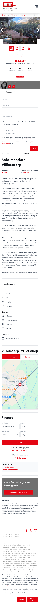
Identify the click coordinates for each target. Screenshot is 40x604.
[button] (2, 30)
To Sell (5, 563)
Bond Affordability (10, 469)
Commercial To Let (19, 563)
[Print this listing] (22, 48)
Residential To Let (8, 566)
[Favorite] (34, 15)
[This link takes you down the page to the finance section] (22, 173)
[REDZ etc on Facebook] (26, 530)
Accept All (32, 599)
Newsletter (9, 130)
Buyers (27, 568)
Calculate (20, 442)
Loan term (23, 431)
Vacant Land (26, 545)
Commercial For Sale (9, 551)
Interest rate (5, 431)
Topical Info (6, 570)
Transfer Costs (8, 467)
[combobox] (31, 435)
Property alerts (10, 133)
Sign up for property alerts (18, 492)
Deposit (22, 423)
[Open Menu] (36, 6)
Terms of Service (6, 143)
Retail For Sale (21, 551)
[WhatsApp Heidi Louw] (13, 86)
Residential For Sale (29, 553)
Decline (21, 599)
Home (5, 545)
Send (34, 148)
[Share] (38, 15)
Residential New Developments (12, 553)
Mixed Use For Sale (24, 549)
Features (26, 153)
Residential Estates (21, 547)
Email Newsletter (8, 572)
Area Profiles (19, 568)
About (14, 545)
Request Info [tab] (11, 92)
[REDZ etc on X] (31, 530)
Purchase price (6, 423)
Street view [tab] (29, 357)
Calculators (14, 570)
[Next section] (8, 153)
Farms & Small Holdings (10, 549)
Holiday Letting (30, 563)
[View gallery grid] (17, 48)
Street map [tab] (10, 357)
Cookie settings (9, 599)
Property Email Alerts (25, 570)
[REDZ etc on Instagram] (35, 530)
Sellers (32, 568)
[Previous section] (2, 153)
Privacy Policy (29, 138)
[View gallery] (11, 48)
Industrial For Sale (8, 547)
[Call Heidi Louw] (9, 86)
